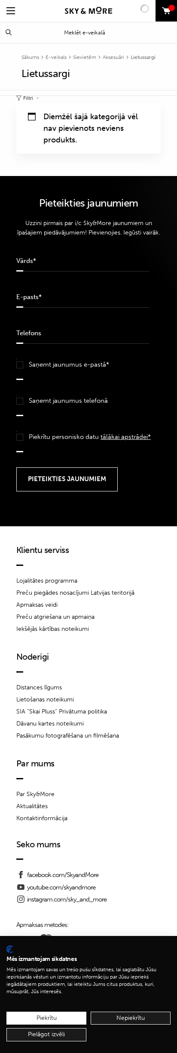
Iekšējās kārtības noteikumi (52, 629)
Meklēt (8, 32)
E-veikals (56, 57)
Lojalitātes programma (46, 580)
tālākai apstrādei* (126, 437)
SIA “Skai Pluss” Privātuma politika (61, 711)
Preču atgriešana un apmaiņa (55, 617)
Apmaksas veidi (37, 604)
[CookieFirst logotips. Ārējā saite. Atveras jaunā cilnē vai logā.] (9, 949)
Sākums (30, 57)
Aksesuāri (113, 57)
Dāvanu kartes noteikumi (50, 723)
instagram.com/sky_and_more (67, 899)
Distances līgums (39, 687)
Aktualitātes (32, 806)
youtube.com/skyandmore (61, 887)
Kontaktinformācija (41, 818)
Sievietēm (84, 57)
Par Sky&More (35, 794)
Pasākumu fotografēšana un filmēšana (67, 735)
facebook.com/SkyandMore (62, 875)
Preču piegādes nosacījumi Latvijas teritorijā (75, 592)
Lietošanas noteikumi (45, 699)
